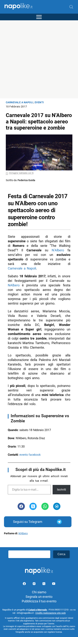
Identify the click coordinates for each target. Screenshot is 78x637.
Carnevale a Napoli (19, 102)
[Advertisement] (39, 59)
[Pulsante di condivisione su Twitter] (33, 506)
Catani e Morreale (37, 609)
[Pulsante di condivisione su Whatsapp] (45, 506)
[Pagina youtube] (53, 584)
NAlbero (14, 285)
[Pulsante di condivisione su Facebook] (21, 506)
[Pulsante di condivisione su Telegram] (56, 506)
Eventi (39, 102)
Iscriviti (61, 489)
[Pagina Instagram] (34, 584)
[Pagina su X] (44, 584)
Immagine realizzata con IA (21, 173)
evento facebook (30, 454)
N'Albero (23, 533)
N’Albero (58, 250)
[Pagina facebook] (25, 584)
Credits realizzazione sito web (50, 613)
